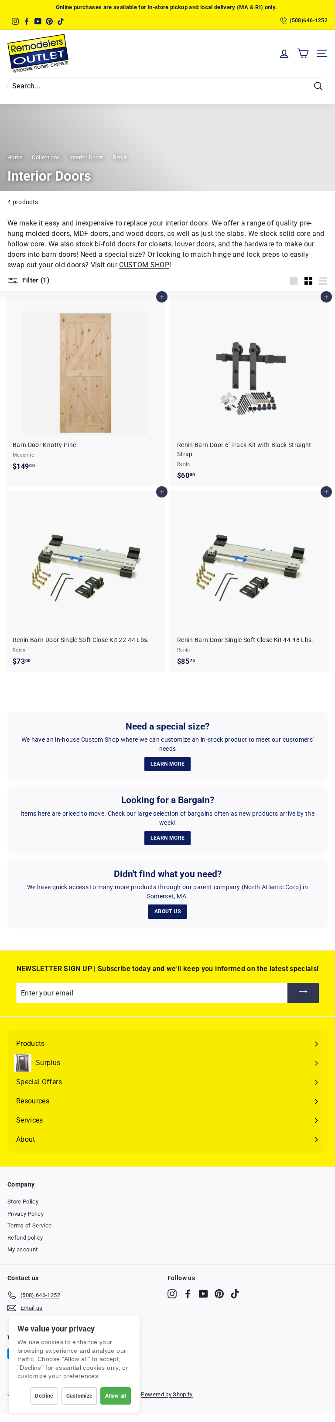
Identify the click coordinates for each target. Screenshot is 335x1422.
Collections (46, 158)
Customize (79, 1396)
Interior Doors (86, 158)
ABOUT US (167, 911)
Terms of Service (29, 1225)
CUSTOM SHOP (144, 265)
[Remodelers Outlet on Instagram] (172, 1293)
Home (14, 158)
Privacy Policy (25, 1213)
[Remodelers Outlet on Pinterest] (219, 1293)
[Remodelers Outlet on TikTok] (234, 1293)
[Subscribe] (303, 993)
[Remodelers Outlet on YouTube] (203, 1293)
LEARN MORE (167, 764)
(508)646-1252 (309, 20)
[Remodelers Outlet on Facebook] (187, 1293)
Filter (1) (35, 280)
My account (22, 1249)
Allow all (115, 1396)
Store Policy (22, 1201)
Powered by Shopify (166, 1394)
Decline (44, 1396)
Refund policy (25, 1237)
